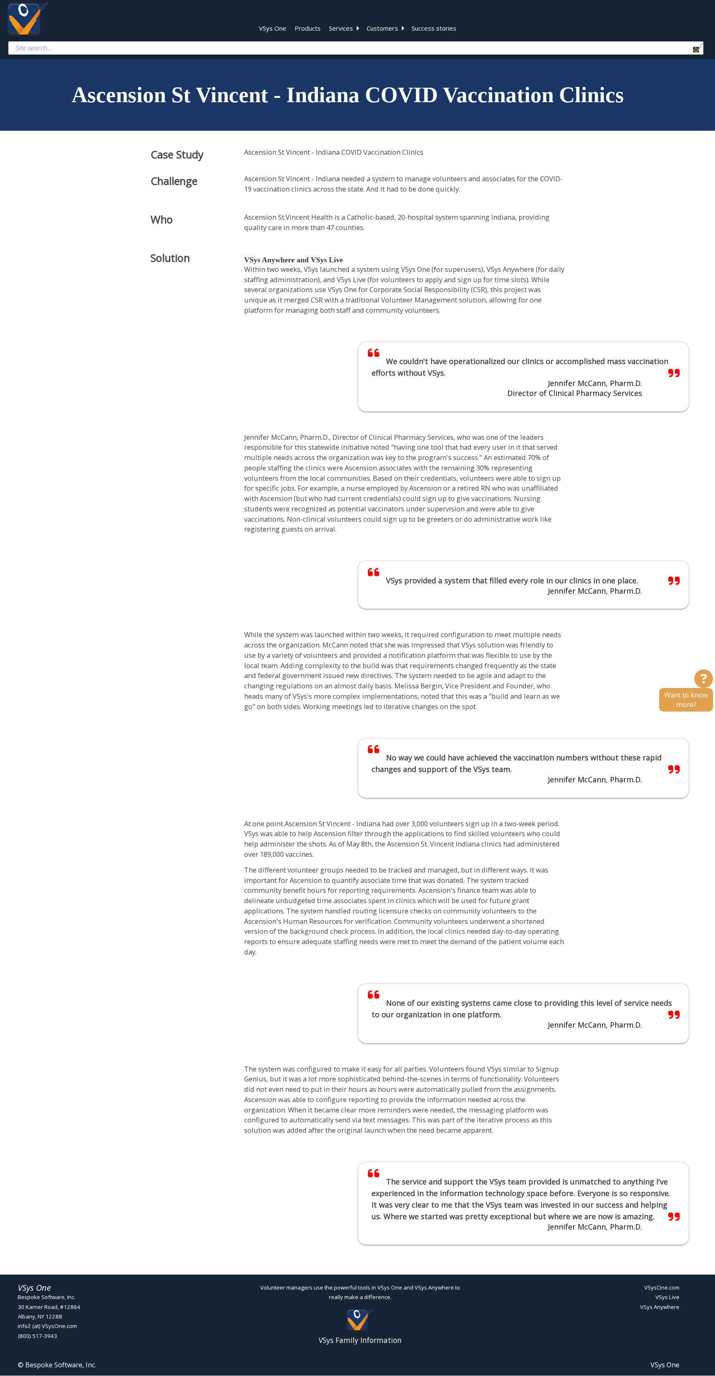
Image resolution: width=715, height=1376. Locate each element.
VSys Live (667, 1297)
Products (308, 28)
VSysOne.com (661, 1287)
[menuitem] (272, 29)
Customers (382, 28)
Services (341, 28)
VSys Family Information (360, 1340)
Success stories (434, 28)
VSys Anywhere (659, 1307)
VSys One (272, 28)
